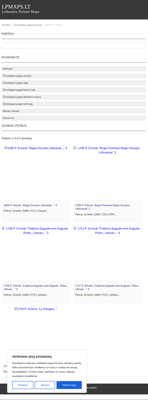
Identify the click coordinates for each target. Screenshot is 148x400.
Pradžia (6, 24)
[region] (47, 372)
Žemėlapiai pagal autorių (28, 24)
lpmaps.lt (21, 9)
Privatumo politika (88, 387)
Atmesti (45, 385)
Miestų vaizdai (11, 110)
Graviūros (8, 118)
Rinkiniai (7, 68)
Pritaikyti (23, 385)
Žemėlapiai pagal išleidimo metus (22, 96)
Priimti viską (69, 385)
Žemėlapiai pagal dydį (15, 82)
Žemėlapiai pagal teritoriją (17, 103)
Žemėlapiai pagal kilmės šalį (19, 89)
